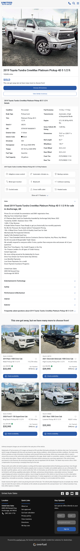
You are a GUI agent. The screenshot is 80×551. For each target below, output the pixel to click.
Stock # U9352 (7, 414)
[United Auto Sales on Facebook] (61, 493)
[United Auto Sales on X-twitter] (66, 493)
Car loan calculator (28, 513)
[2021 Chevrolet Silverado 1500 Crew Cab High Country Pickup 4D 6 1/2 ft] (60, 339)
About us (24, 506)
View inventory (26, 519)
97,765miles (33, 419)
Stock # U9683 (47, 414)
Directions (25, 522)
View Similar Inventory (40, 94)
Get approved (26, 509)
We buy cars (25, 526)
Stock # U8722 (47, 356)
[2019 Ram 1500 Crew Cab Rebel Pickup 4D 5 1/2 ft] (20, 339)
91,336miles (72, 362)
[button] (70, 3)
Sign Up (66, 529)
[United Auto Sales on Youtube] (71, 493)
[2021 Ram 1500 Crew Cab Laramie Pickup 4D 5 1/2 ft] (60, 397)
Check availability (13, 376)
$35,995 (47, 425)
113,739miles (32, 362)
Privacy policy (26, 516)
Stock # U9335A (7, 356)
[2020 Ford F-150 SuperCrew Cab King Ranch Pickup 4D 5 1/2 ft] (20, 397)
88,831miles (72, 419)
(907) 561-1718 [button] (10, 513)
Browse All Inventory (40, 88)
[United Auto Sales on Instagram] (76, 493)
